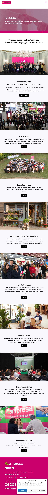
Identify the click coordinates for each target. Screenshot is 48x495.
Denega (32, 490)
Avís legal (7, 477)
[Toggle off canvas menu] (29, 2)
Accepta (22, 490)
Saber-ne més (24, 95)
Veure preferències (41, 490)
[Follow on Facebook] (10, 468)
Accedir (24, 146)
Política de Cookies (28, 492)
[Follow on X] (8, 468)
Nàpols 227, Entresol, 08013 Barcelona (24, 472)
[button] (45, 480)
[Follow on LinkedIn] (6, 468)
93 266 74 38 (17, 474)
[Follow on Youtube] (13, 468)
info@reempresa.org (9, 474)
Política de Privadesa (35, 492)
